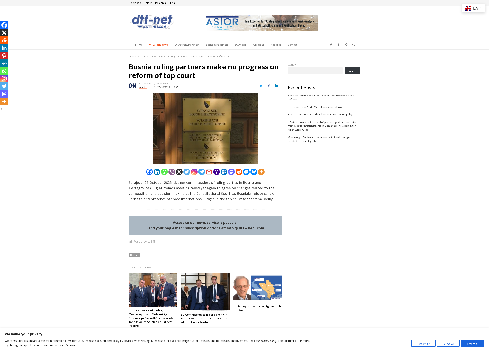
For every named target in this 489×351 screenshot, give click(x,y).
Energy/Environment (186, 44)
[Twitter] (186, 172)
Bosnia (134, 255)
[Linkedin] (157, 172)
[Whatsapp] (164, 172)
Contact (292, 44)
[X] (179, 172)
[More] (261, 172)
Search (292, 64)
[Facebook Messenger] (246, 172)
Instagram (161, 3)
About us (276, 44)
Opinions (258, 44)
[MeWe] (4, 63)
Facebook (135, 3)
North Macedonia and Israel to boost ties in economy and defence (321, 97)
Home (138, 44)
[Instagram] (194, 172)
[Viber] (171, 172)
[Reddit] (239, 172)
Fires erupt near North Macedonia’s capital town (315, 107)
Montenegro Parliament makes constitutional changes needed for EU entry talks (319, 139)
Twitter (148, 3)
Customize (423, 344)
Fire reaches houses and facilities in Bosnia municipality (320, 114)
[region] (244, 339)
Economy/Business (217, 44)
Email (173, 3)
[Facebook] (149, 172)
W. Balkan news (158, 44)
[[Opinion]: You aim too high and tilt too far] (257, 275)
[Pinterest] (4, 55)
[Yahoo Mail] (216, 172)
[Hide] (1, 108)
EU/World (241, 44)
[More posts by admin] (132, 84)
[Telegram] (201, 172)
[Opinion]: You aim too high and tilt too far (257, 308)
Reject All (448, 344)
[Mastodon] (231, 172)
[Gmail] (209, 172)
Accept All (473, 344)
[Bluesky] (253, 172)
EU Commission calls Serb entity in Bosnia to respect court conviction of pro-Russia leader (204, 318)
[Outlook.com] (224, 172)
